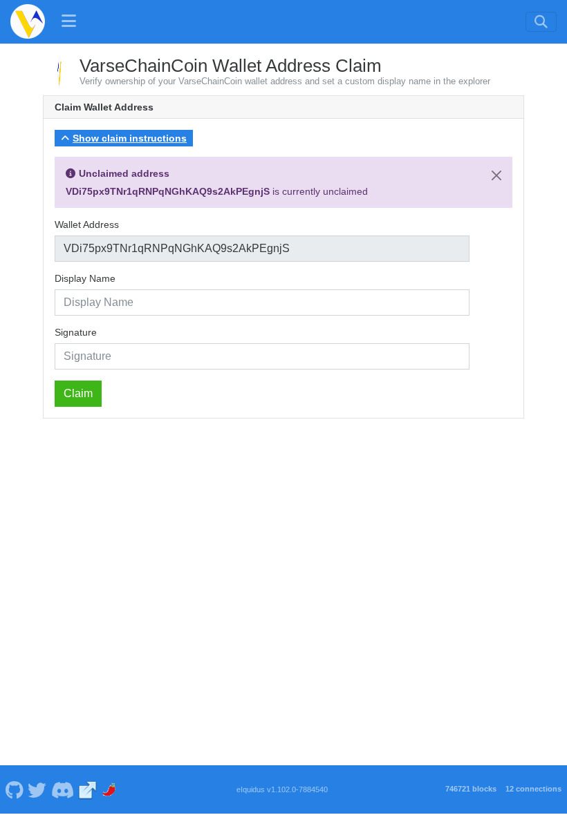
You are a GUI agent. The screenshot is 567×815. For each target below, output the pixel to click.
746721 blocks (470, 789)
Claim (78, 393)
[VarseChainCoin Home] (27, 21)
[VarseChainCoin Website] (87, 789)
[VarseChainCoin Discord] (62, 789)
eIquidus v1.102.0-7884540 (282, 789)
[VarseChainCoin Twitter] (37, 789)
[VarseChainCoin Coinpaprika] (110, 789)
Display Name (85, 278)
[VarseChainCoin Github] (14, 789)
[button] (124, 138)
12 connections (533, 789)
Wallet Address (87, 224)
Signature (76, 332)
